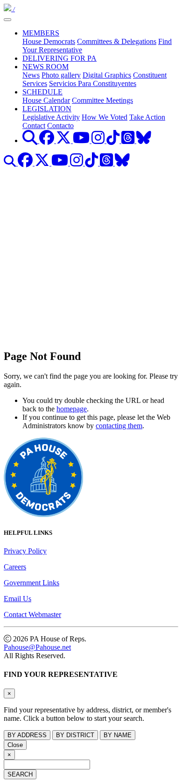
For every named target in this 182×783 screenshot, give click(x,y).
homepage (71, 409)
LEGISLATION (46, 109)
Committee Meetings (102, 100)
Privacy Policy (25, 551)
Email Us (17, 599)
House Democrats (48, 41)
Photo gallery (61, 75)
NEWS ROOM (45, 67)
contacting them (119, 426)
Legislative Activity (51, 117)
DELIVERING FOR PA (59, 58)
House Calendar (46, 100)
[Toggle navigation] (7, 19)
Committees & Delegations (116, 41)
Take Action (147, 117)
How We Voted (104, 117)
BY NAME (118, 735)
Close (15, 744)
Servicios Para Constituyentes (92, 83)
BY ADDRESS (27, 735)
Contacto (60, 125)
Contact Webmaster (32, 614)
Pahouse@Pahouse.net (37, 647)
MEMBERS (40, 33)
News (31, 75)
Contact (33, 125)
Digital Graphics (107, 75)
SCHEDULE (42, 92)
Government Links (31, 583)
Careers (15, 567)
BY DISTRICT (75, 735)
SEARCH (20, 774)
